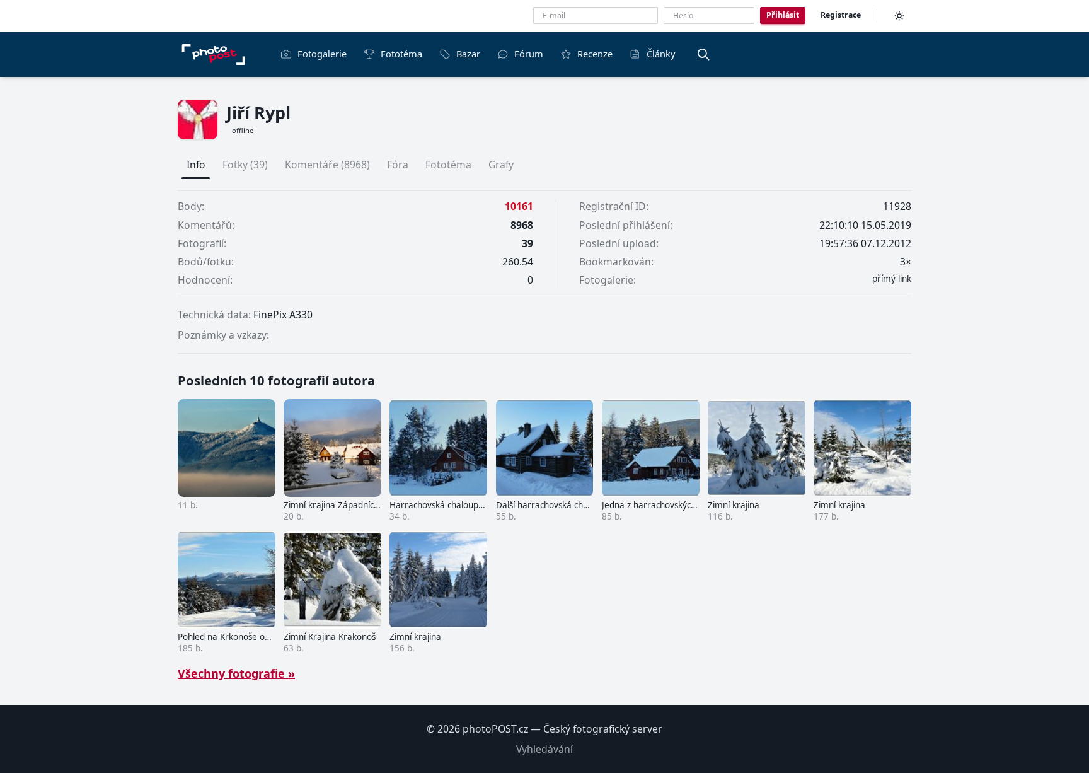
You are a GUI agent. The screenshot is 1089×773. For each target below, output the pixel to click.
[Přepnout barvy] (899, 15)
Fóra (397, 164)
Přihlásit (782, 14)
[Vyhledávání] (703, 54)
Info (196, 164)
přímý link (891, 278)
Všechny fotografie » (236, 673)
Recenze (595, 53)
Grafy (501, 164)
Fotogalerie (322, 53)
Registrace (841, 14)
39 (527, 243)
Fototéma (401, 53)
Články (661, 53)
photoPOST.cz (495, 729)
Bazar (468, 53)
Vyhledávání (544, 749)
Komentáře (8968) (327, 164)
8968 (521, 225)
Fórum (528, 53)
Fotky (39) (245, 164)
